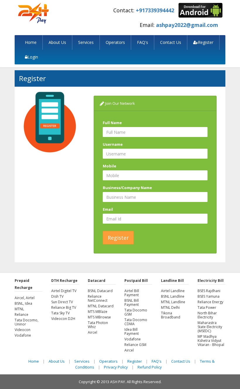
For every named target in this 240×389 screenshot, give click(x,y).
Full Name (112, 122)
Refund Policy (150, 367)
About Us (57, 42)
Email (108, 209)
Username (113, 144)
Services (86, 42)
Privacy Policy (116, 367)
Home (31, 42)
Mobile (109, 166)
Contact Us (170, 42)
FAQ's (142, 42)
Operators (115, 42)
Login (33, 57)
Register (205, 42)
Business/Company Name (127, 187)
